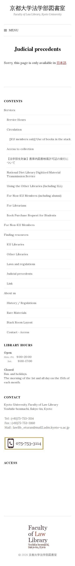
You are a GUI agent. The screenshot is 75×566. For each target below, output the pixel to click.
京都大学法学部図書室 (37, 8)
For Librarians (16, 205)
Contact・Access (18, 332)
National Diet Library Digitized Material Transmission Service (33, 174)
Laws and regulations (21, 264)
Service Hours (16, 120)
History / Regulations (21, 303)
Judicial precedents (19, 273)
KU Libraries (15, 244)
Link (10, 283)
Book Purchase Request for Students (31, 215)
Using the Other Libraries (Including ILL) (34, 186)
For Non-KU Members (19, 225)
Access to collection (20, 149)
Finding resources (16, 235)
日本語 (61, 63)
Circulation (14, 129)
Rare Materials (16, 313)
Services (9, 110)
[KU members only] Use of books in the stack (40, 139)
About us (10, 293)
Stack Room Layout (20, 322)
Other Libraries (17, 254)
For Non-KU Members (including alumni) (34, 195)
